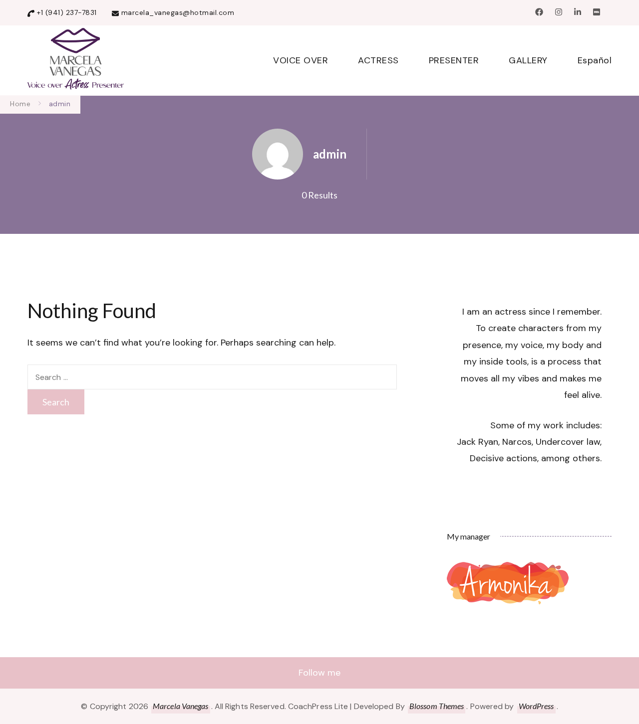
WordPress (536, 706)
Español (595, 60)
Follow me (319, 673)
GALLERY (528, 60)
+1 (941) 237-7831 (67, 12)
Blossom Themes (436, 706)
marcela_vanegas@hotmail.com (178, 12)
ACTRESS (378, 60)
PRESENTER (454, 60)
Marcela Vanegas (181, 706)
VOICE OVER (300, 60)
